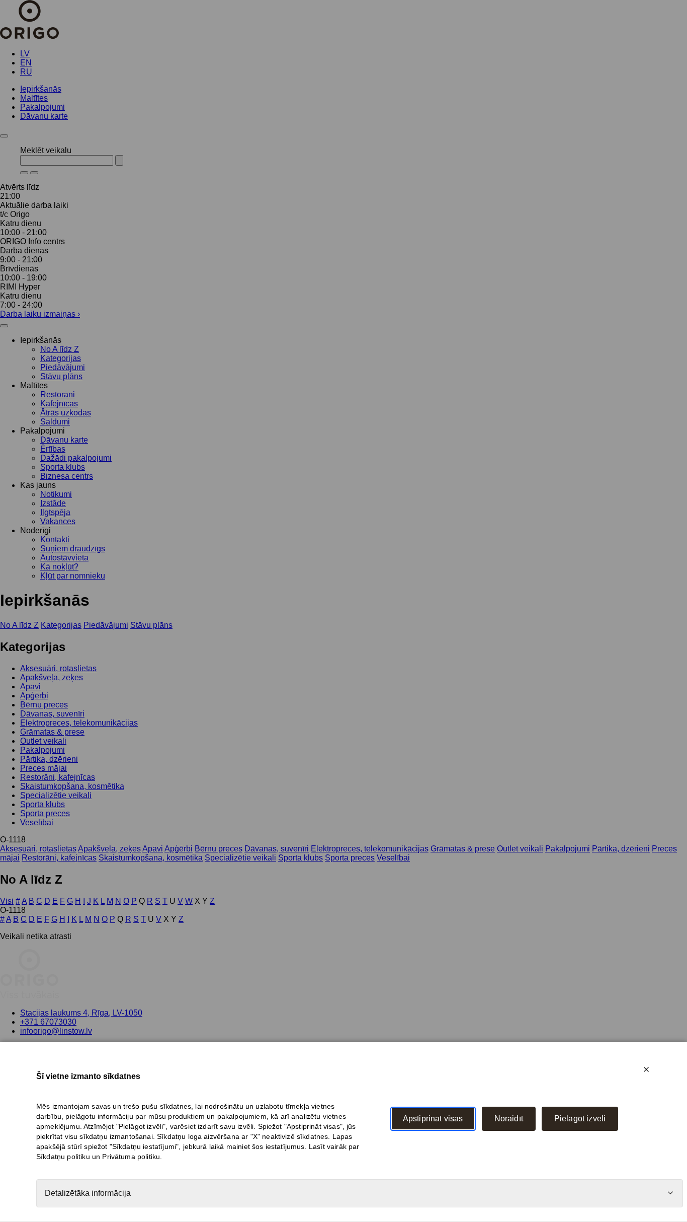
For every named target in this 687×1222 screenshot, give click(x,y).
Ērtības (52, 449)
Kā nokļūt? (59, 566)
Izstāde (53, 503)
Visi (7, 901)
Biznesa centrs (66, 476)
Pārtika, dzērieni (49, 759)
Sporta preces (45, 813)
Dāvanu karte (44, 116)
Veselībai (36, 822)
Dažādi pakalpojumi (76, 458)
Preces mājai (43, 768)
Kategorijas (60, 358)
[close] (646, 1069)
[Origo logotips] (29, 995)
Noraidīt (508, 1118)
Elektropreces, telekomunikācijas (79, 722)
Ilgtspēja (55, 512)
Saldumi (55, 421)
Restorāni (57, 394)
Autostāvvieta (64, 557)
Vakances (57, 521)
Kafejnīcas (59, 403)
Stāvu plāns (61, 376)
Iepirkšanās (40, 89)
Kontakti (54, 539)
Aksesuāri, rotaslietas (58, 668)
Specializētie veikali (56, 795)
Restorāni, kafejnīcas (57, 777)
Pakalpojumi (42, 107)
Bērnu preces (44, 704)
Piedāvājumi (62, 367)
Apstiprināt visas (433, 1118)
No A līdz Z (59, 349)
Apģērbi (34, 695)
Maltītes (34, 98)
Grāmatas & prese (52, 732)
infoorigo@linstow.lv (56, 1031)
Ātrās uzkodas (65, 412)
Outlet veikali (43, 741)
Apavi (30, 686)
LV (25, 53)
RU (26, 71)
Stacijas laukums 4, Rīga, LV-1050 (81, 1013)
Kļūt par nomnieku (72, 575)
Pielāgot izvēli (580, 1118)
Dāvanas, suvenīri (52, 713)
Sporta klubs (62, 467)
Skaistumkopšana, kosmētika (72, 786)
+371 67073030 (48, 1022)
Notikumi (56, 494)
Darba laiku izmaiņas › (40, 314)
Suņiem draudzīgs (72, 548)
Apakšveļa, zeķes (51, 677)
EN (26, 62)
